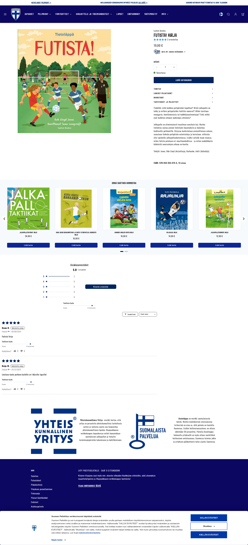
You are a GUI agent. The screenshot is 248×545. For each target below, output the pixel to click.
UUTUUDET (29, 14)
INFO (164, 14)
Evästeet (34, 502)
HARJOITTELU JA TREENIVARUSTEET (92, 14)
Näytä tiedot (56, 540)
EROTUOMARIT (134, 14)
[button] (5, 14)
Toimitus (34, 476)
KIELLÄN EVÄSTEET (209, 535)
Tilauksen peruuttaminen (41, 489)
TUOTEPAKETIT (151, 14)
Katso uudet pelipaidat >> (41, 2)
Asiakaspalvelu (37, 506)
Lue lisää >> (143, 2)
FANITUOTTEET (62, 14)
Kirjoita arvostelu (100, 286)
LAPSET (120, 14)
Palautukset (36, 480)
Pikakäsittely (36, 484)
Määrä (156, 62)
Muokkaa (207, 526)
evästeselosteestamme (89, 533)
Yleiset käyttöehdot (39, 497)
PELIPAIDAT (43, 14)
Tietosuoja (35, 493)
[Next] (243, 218)
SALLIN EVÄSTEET (209, 518)
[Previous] (4, 218)
